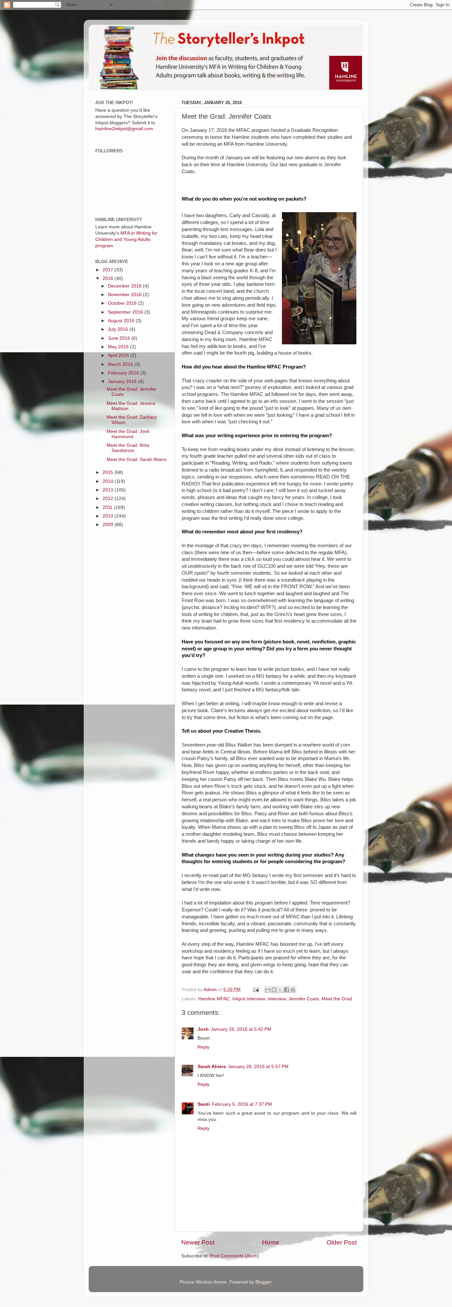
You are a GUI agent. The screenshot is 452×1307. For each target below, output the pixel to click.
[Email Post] (255, 989)
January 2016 (123, 381)
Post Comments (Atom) (234, 1255)
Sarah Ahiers (212, 1066)
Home (270, 1242)
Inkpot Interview (248, 998)
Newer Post (197, 1242)
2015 (108, 472)
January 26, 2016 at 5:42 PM (241, 1029)
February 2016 (124, 372)
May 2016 (119, 346)
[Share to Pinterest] (293, 989)
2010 (108, 516)
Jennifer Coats (304, 998)
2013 (108, 489)
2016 (108, 278)
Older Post (342, 1242)
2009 (108, 524)
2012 (108, 498)
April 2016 (119, 355)
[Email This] (267, 989)
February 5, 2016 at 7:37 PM (242, 1104)
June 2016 (119, 338)
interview (277, 998)
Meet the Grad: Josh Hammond (128, 434)
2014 (108, 481)
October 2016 (123, 303)
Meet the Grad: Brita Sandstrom (128, 448)
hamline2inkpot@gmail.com (124, 128)
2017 (108, 269)
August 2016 (122, 320)
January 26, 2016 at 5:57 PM (258, 1066)
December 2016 (125, 286)
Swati (204, 1104)
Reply (203, 1047)
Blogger (263, 1282)
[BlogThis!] (274, 989)
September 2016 (126, 312)
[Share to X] (280, 989)
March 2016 (121, 364)
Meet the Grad (337, 998)
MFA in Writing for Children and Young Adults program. (126, 239)
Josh (203, 1029)
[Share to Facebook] (286, 989)
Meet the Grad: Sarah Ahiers (136, 459)
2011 (108, 507)
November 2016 (125, 294)
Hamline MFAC (214, 998)
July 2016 (118, 329)
